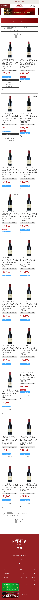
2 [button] (18, 36)
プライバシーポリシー (25, 573)
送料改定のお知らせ (19, 1)
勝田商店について (8, 577)
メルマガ (19, 560)
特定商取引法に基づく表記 (26, 577)
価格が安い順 (15, 28)
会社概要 (22, 581)
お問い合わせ (23, 569)
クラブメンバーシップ (9, 581)
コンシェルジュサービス (26, 584)
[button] (5, 6)
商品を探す (6, 573)
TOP (5, 569)
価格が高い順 (24, 28)
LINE (19, 563)
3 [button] (20, 36)
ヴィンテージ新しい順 (13, 30)
